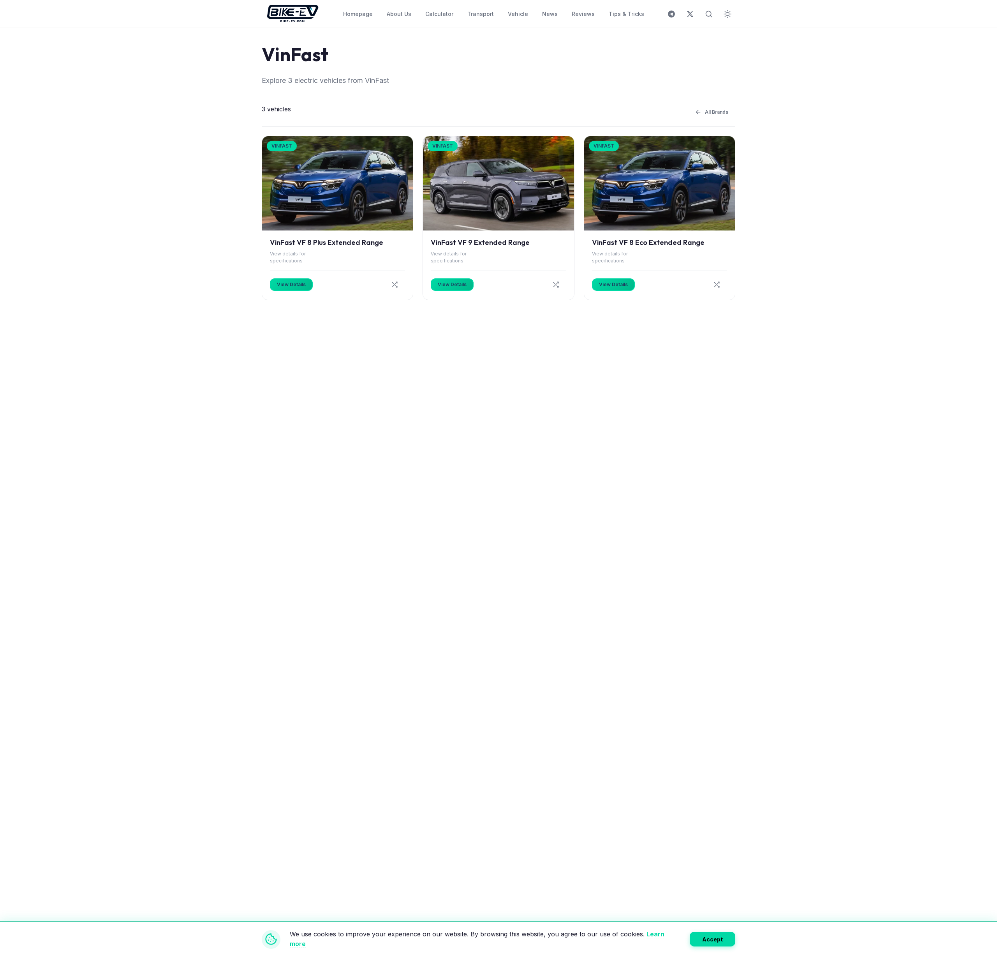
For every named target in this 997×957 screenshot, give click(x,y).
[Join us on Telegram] (671, 14)
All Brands (274, 32)
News (550, 14)
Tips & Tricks (626, 14)
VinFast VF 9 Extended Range (480, 242)
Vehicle (518, 14)
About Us (399, 14)
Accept (712, 939)
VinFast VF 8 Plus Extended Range (326, 242)
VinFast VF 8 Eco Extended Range (648, 242)
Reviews (583, 14)
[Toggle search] (709, 14)
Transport (480, 14)
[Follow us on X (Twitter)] (690, 14)
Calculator (439, 14)
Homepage (358, 14)
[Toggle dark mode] (727, 14)
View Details (291, 284)
